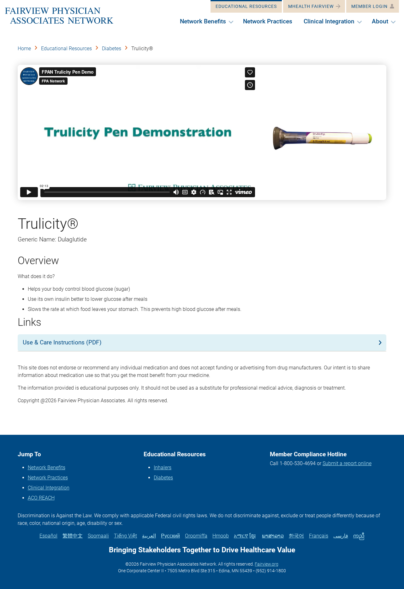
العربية (149, 536)
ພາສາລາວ (273, 536)
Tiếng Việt (125, 536)
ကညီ (359, 536)
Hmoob (220, 536)
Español (48, 536)
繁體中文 (72, 536)
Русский (170, 536)
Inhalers (162, 468)
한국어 (296, 536)
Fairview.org (266, 564)
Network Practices (48, 478)
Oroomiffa (196, 536)
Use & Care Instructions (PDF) (62, 342)
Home (24, 49)
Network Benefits (46, 468)
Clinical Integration (48, 488)
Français (318, 536)
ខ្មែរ (252, 536)
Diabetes (111, 49)
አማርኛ (241, 536)
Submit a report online (347, 463)
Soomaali (98, 536)
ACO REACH (41, 498)
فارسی (340, 536)
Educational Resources (66, 49)
